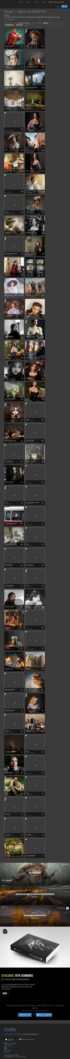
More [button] (44, 2)
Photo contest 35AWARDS (10, 1030)
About (5, 1045)
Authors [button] (28, 2)
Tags (9, 19)
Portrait (39, 23)
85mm (6, 23)
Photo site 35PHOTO (10, 1028)
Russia (51, 23)
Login (58, 6)
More (5, 993)
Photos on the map (11, 1043)
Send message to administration (11, 1055)
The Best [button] (36, 2)
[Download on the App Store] (11, 1039)
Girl (11, 23)
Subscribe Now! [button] (24, 1015)
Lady (15, 23)
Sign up (64, 6)
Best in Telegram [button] (45, 1015)
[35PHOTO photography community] (9, 2)
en (5, 1052)
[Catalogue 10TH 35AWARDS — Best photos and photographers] (35, 947)
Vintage (27, 25)
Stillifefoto (9, 25)
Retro (45, 23)
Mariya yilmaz (24, 23)
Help (10, 1045)
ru (8, 1052)
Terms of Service (33, 1034)
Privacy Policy (26, 1034)
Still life (19, 25)
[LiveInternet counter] (8, 1032)
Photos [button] (21, 2)
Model (33, 23)
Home (5, 19)
